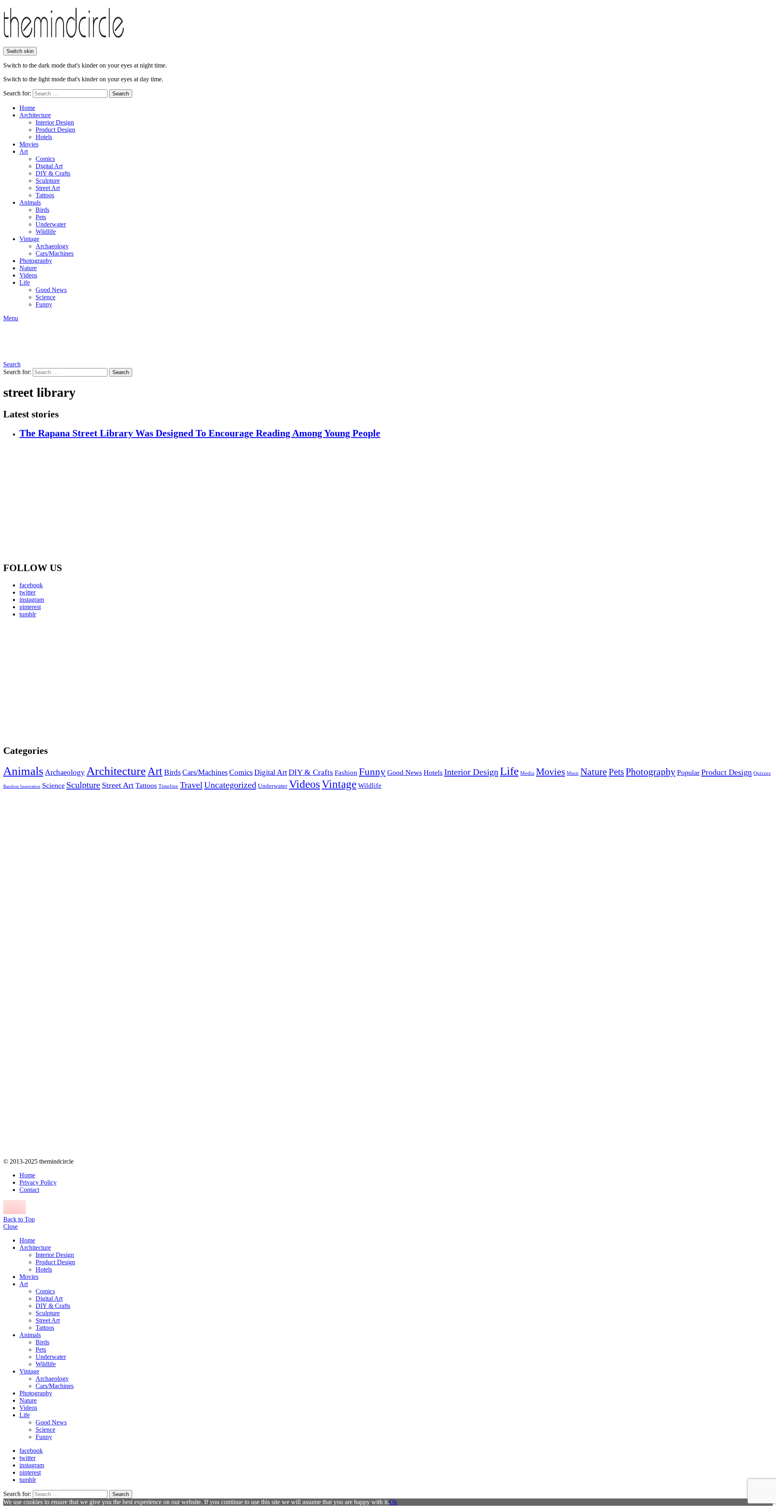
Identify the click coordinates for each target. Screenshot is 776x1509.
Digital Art (49, 166)
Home (27, 107)
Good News (51, 289)
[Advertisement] (78, 681)
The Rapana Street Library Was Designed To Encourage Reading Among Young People (199, 433)
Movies (28, 144)
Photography (35, 260)
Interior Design (55, 122)
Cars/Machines (55, 253)
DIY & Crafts (53, 173)
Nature (28, 268)
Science (45, 297)
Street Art (48, 187)
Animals (30, 202)
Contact (29, 1189)
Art (23, 151)
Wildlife (46, 231)
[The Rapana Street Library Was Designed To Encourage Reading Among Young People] (396, 500)
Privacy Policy (38, 1182)
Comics (45, 158)
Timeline (168, 786)
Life (24, 282)
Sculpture (48, 180)
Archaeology (52, 246)
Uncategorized (230, 785)
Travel (191, 785)
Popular (688, 772)
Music (573, 773)
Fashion (346, 773)
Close (10, 1226)
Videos (28, 275)
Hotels (44, 136)
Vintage (29, 238)
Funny (44, 304)
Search (120, 94)
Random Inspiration (21, 786)
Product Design (55, 129)
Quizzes (762, 773)
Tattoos (45, 195)
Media (527, 773)
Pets (41, 217)
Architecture (35, 115)
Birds (42, 209)
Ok (393, 1501)
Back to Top (19, 1219)
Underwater (51, 224)
